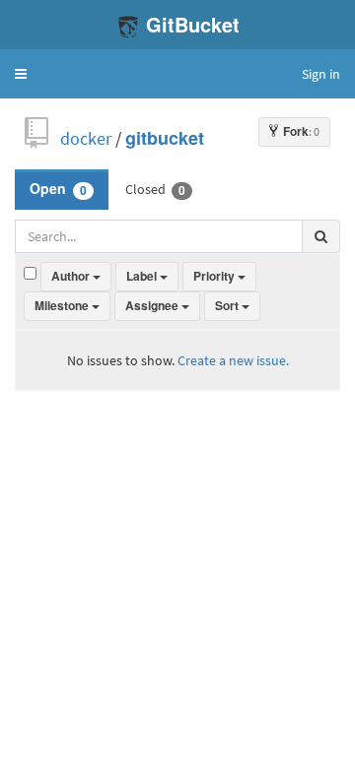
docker (85, 138)
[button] (20, 73)
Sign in (321, 74)
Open (58, 189)
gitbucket (164, 138)
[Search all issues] (321, 236)
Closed (155, 189)
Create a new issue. (233, 360)
